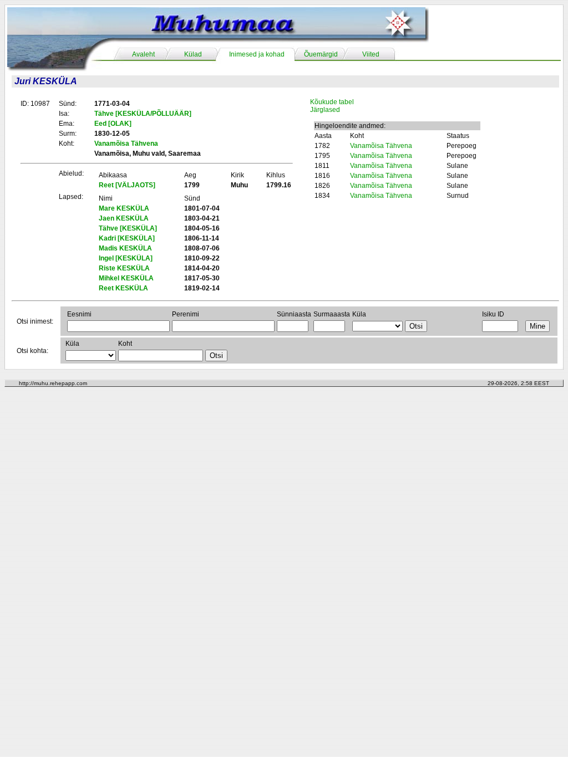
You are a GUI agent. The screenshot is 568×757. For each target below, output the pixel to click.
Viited (370, 54)
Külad (193, 54)
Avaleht (143, 54)
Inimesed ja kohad (257, 54)
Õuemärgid (321, 54)
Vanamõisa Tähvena (381, 146)
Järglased (325, 110)
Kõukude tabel (332, 102)
